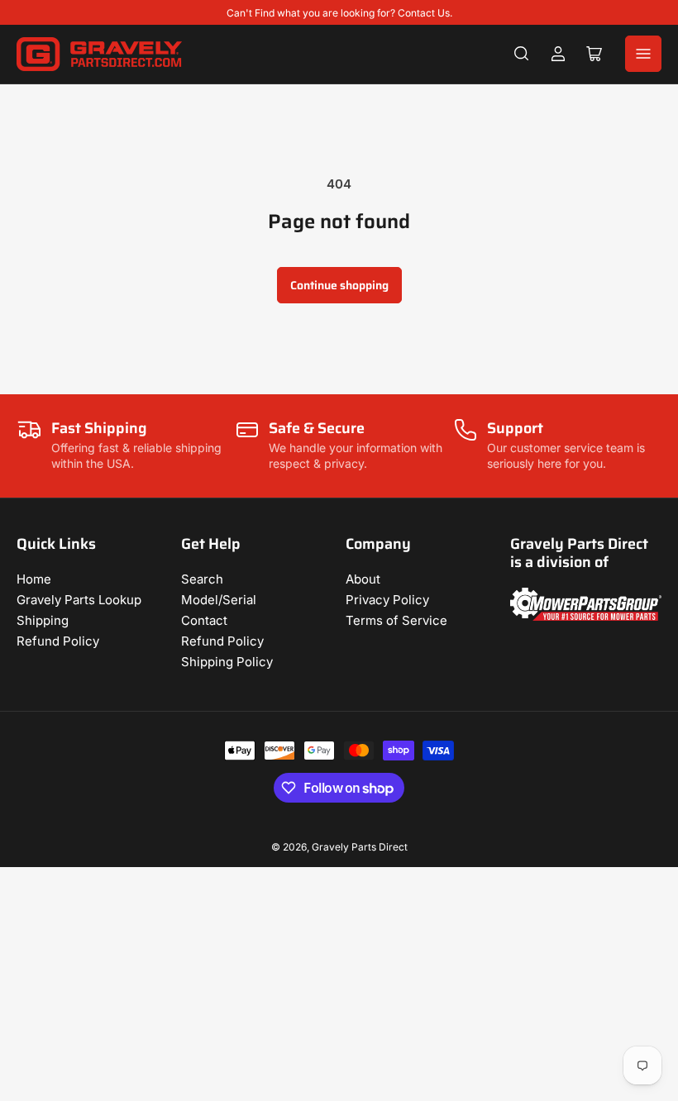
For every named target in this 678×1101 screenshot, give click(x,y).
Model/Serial (218, 600)
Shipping (43, 620)
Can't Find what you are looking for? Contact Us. (339, 13)
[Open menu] (643, 54)
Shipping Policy (227, 662)
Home (34, 579)
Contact (204, 620)
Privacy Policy (387, 600)
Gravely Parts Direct (360, 847)
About (363, 579)
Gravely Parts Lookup (79, 600)
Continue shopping (339, 285)
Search (202, 579)
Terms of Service (396, 620)
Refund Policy (58, 641)
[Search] (522, 54)
